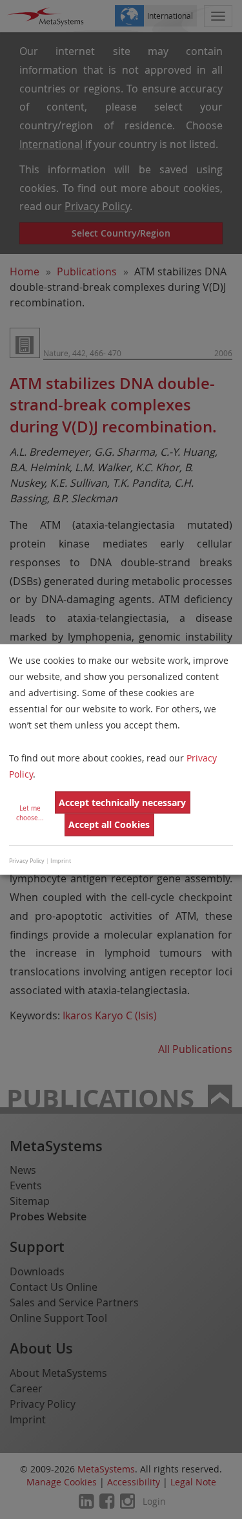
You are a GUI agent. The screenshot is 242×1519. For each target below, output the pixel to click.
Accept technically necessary (122, 802)
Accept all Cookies (109, 824)
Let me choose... (30, 814)
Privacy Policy (27, 861)
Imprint (60, 861)
